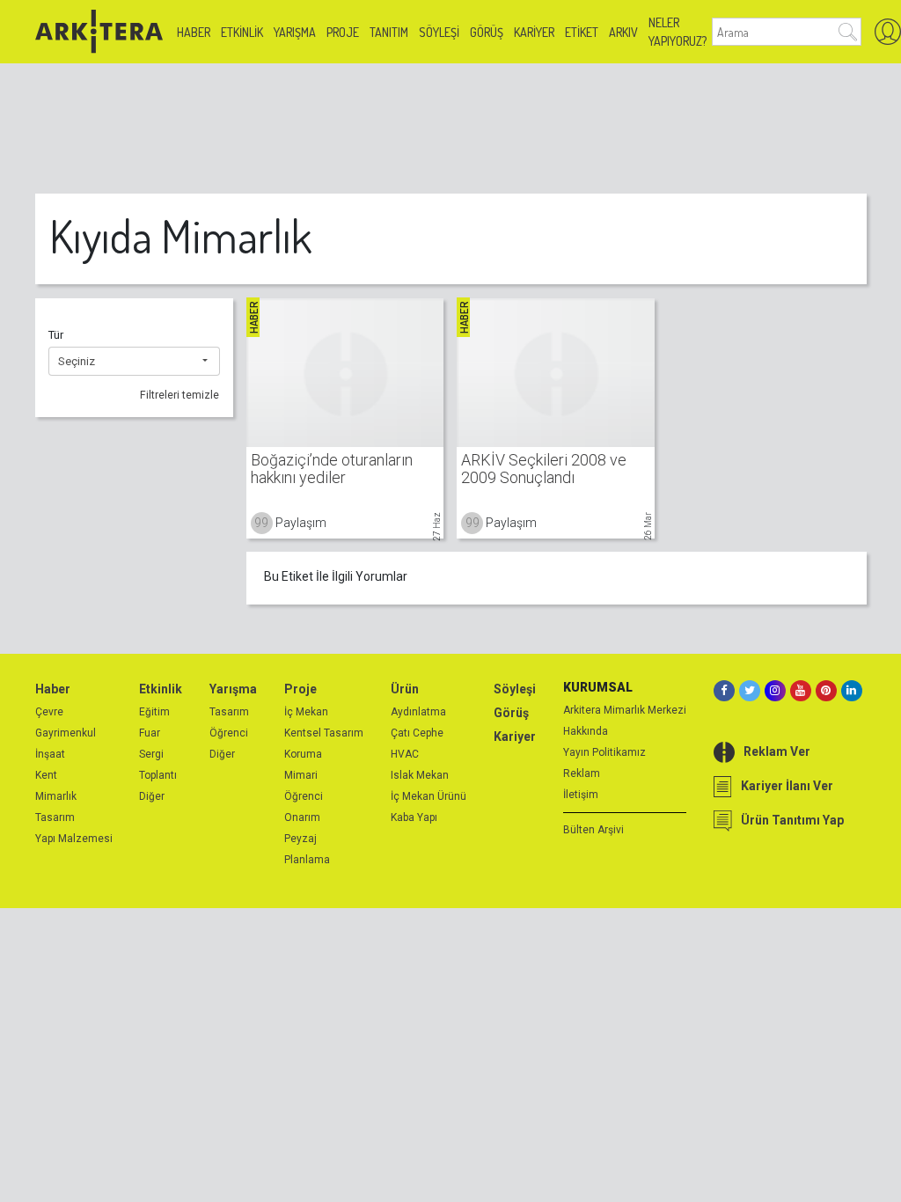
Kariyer (534, 32)
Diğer (152, 796)
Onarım (302, 817)
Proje (342, 32)
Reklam (581, 773)
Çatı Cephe (417, 733)
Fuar (149, 733)
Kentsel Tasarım (323, 733)
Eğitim (154, 712)
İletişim (580, 794)
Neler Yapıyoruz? (677, 31)
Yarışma (295, 32)
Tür (55, 334)
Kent (46, 775)
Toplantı (158, 775)
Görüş (486, 32)
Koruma (303, 754)
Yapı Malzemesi (74, 838)
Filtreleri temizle (179, 395)
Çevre (49, 712)
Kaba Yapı (414, 817)
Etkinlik (242, 32)
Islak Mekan (420, 775)
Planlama (307, 860)
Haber (193, 32)
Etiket (581, 32)
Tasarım (55, 817)
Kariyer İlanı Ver (787, 786)
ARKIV (623, 32)
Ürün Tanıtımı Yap (792, 820)
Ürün (405, 689)
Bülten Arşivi (593, 830)
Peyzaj (300, 838)
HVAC (405, 754)
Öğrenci (228, 733)
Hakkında (585, 731)
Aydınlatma (418, 712)
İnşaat (50, 754)
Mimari (301, 775)
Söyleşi (439, 32)
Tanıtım (389, 32)
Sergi (151, 754)
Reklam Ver (777, 751)
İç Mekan (306, 712)
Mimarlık (56, 796)
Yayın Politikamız (604, 752)
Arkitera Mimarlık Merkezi (624, 710)
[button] (134, 362)
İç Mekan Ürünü (428, 796)
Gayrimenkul (65, 733)
